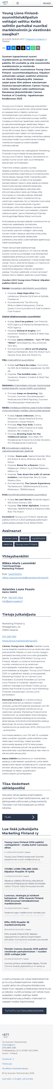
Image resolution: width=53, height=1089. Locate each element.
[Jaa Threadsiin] (23, 48)
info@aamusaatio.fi (12, 601)
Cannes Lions (10, 538)
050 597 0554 (15, 598)
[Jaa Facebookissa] (8, 48)
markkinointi (38, 538)
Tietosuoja (7, 1064)
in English (16, 1079)
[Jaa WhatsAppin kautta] (33, 48)
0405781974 (15, 574)
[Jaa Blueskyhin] (28, 48)
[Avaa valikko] (18, 3)
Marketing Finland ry (36, 39)
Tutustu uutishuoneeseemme (24, 1011)
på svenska (28, 1079)
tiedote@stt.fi (8, 1045)
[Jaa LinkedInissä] (13, 48)
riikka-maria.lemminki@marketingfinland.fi (25, 578)
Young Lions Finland (26, 544)
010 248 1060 (9, 636)
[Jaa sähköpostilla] (38, 48)
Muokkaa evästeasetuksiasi (15, 1068)
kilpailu (24, 538)
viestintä (7, 544)
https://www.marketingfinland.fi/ (19, 641)
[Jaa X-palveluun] (18, 48)
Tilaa (7, 817)
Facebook (7, 1059)
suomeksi (6, 1079)
